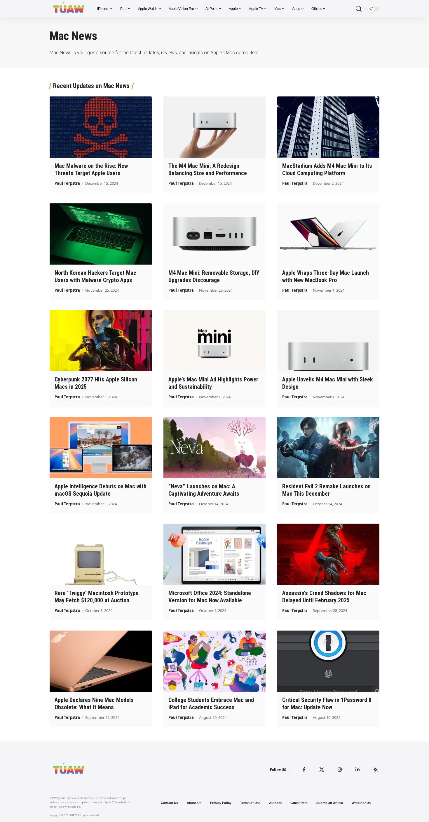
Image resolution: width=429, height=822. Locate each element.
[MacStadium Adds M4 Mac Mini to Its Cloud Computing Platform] (328, 127)
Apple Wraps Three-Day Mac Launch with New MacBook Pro (325, 276)
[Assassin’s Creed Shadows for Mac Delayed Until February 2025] (328, 554)
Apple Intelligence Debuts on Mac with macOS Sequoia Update (101, 490)
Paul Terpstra (67, 183)
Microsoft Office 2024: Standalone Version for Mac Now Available (209, 596)
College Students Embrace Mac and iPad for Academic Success (211, 703)
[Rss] (375, 769)
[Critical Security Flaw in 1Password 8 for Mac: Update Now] (328, 661)
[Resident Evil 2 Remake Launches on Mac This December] (328, 447)
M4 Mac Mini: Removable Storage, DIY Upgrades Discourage (213, 276)
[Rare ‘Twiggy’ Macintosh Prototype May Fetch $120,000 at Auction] (101, 554)
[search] (359, 9)
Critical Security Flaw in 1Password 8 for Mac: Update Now (327, 703)
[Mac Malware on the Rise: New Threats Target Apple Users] (101, 127)
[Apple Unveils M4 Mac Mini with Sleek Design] (328, 340)
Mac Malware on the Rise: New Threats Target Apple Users (91, 169)
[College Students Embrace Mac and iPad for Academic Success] (214, 661)
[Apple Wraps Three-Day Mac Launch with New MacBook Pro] (328, 234)
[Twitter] (321, 769)
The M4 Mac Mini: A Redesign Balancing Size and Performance (207, 169)
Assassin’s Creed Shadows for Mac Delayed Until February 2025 (324, 596)
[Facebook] (304, 769)
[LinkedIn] (357, 769)
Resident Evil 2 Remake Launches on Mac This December (326, 490)
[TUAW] (69, 8)
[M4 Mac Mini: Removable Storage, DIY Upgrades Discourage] (214, 234)
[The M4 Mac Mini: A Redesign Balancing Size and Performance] (214, 127)
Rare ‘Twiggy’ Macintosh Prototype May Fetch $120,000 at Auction (97, 596)
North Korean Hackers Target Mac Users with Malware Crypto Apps (95, 276)
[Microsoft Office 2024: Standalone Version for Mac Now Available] (214, 554)
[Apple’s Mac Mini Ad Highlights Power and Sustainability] (214, 340)
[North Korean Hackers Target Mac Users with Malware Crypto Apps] (101, 234)
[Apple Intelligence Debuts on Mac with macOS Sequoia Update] (101, 447)
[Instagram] (339, 769)
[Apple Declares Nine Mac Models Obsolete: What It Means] (101, 661)
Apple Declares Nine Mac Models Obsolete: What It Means (94, 703)
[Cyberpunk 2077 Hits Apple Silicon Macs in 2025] (101, 340)
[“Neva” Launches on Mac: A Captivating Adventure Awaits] (214, 447)
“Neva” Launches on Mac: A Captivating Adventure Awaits (203, 490)
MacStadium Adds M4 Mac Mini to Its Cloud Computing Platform (327, 169)
